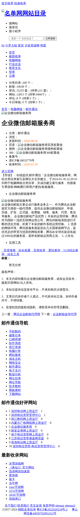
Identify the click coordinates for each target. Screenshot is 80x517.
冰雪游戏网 (16, 463)
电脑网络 (15, 60)
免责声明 (49, 505)
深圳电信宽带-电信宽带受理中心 (34, 446)
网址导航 (15, 382)
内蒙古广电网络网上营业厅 (29, 422)
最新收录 (15, 56)
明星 (43, 45)
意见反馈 (36, 505)
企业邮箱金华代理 (65, 314)
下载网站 (15, 394)
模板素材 (15, 390)
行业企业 (15, 64)
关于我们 (11, 505)
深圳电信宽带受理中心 (26, 415)
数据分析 (15, 374)
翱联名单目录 (27, 509)
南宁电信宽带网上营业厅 (27, 434)
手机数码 (15, 331)
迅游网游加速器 (19, 471)
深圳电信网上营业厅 (24, 411)
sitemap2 (70, 505)
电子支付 (15, 370)
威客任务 (15, 335)
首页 (12, 52)
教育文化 (15, 68)
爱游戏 (13, 475)
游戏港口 (15, 498)
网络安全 (15, 362)
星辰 (21, 45)
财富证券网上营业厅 (24, 430)
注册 (12, 75)
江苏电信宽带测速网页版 (27, 438)
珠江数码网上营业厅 (24, 418)
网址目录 (15, 378)
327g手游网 (16, 490)
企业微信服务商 (21, 426)
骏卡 (12, 479)
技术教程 (15, 386)
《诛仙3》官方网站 (21, 467)
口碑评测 (15, 339)
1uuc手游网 (16, 487)
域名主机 (15, 358)
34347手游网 (17, 494)
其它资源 (15, 347)
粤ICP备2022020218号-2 (52, 509)
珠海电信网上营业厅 (24, 442)
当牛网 (13, 483)
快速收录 (20, 3)
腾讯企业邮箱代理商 (26, 314)
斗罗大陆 (11, 45)
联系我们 (23, 505)
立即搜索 (50, 38)
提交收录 (7, 3)
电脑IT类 (15, 351)
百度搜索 (8, 250)
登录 (12, 71)
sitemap (59, 505)
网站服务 (15, 354)
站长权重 (23, 250)
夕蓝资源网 (32, 45)
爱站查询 (53, 250)
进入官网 (7, 171)
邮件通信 (32, 109)
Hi (2, 45)
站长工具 (12, 254)
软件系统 (15, 343)
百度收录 (38, 250)
